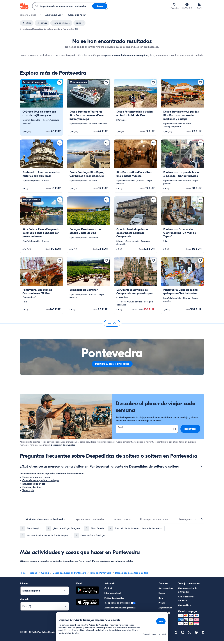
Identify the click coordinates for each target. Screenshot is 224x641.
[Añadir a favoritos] (59, 82)
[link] (41, 107)
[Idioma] (187, 4)
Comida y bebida (31, 487)
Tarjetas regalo (165, 607)
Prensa (161, 603)
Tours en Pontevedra (100, 573)
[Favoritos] (174, 4)
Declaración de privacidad (63, 445)
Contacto (108, 588)
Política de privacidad (114, 598)
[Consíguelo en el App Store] (87, 602)
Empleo (161, 593)
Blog (160, 598)
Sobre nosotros (165, 588)
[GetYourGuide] (24, 6)
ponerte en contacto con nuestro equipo (126, 55)
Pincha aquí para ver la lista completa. (112, 561)
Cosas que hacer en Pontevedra (69, 573)
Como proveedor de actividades (187, 590)
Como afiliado (184, 605)
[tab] (45, 519)
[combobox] (62, 6)
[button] (41, 107)
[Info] (76, 29)
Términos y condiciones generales (119, 607)
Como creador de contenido (186, 598)
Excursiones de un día (33, 483)
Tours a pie (28, 490)
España (33, 573)
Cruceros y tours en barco (36, 477)
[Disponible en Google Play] (87, 590)
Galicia (45, 573)
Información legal (112, 593)
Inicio (23, 573)
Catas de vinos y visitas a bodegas (40, 480)
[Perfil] (199, 4)
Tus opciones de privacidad (117, 603)
